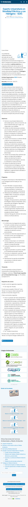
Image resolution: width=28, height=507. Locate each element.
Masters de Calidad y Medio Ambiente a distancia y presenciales (15, 455)
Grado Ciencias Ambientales (12, 452)
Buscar (14, 475)
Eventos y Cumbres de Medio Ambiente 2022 (15, 458)
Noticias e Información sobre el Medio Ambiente (12, 446)
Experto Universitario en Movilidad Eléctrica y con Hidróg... (14, 407)
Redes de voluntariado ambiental (13, 461)
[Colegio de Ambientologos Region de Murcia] (14, 375)
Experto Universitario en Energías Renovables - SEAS (14, 428)
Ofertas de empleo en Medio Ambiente (15, 465)
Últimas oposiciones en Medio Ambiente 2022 (15, 467)
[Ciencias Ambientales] (6, 2)
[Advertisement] (14, 34)
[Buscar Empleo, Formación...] (21, 2)
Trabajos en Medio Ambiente (9, 463)
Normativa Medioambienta (9, 449)
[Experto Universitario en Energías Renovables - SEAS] (14, 431)
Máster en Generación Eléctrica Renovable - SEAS (14, 420)
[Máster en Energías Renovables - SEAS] (14, 417)
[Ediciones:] (24, 2)
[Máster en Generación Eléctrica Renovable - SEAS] (14, 424)
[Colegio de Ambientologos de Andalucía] (14, 355)
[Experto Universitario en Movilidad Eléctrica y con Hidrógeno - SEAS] (14, 410)
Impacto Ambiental (7, 443)
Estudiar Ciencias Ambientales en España (13, 451)
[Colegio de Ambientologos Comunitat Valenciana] (14, 370)
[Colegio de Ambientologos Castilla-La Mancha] (14, 380)
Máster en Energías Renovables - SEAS (14, 413)
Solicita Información (8, 84)
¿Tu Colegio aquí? (14, 384)
